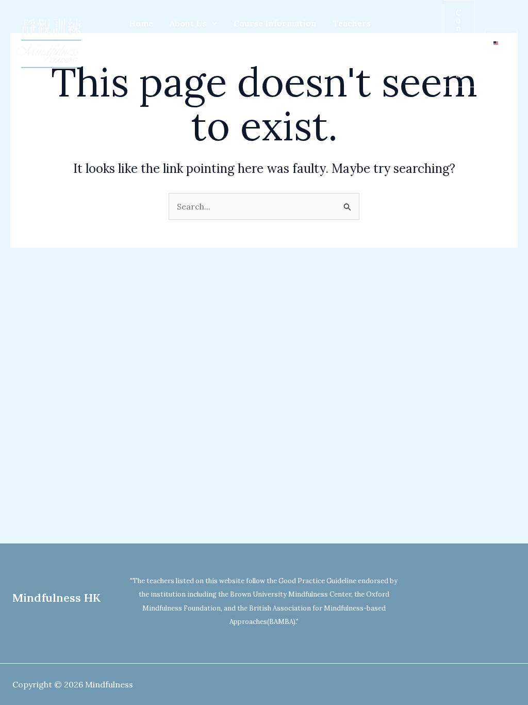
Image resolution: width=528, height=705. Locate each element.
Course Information (275, 23)
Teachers (352, 23)
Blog (182, 64)
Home (141, 23)
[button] (212, 23)
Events (143, 64)
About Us (188, 23)
